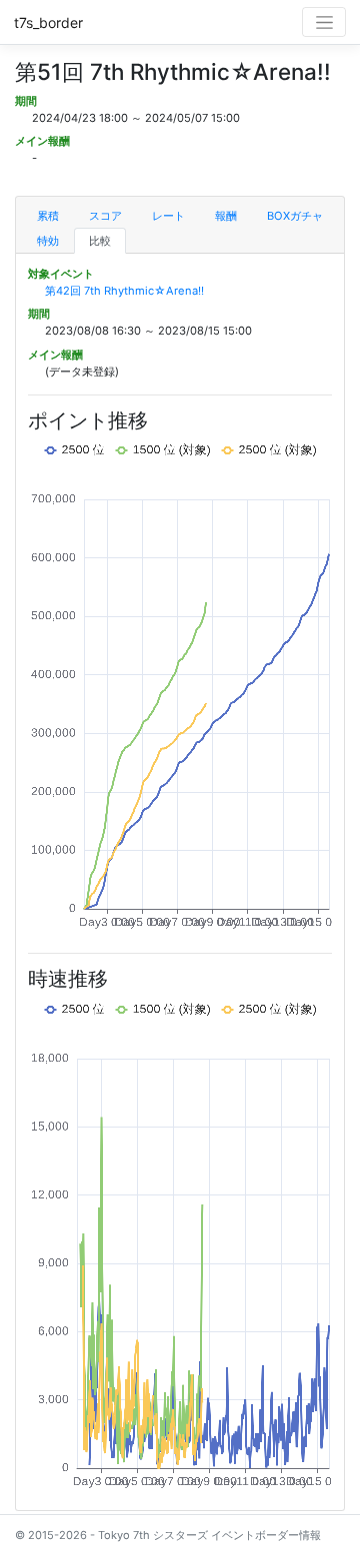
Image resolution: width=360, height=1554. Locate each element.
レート (168, 216)
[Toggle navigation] (324, 22)
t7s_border (48, 22)
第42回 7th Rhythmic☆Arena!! (124, 291)
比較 (100, 241)
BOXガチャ (295, 216)
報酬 (226, 216)
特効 (48, 241)
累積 (48, 216)
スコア (105, 216)
